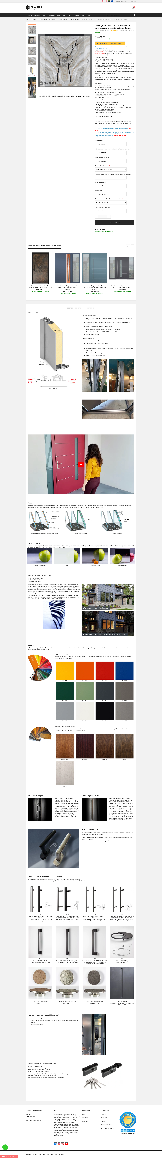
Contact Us (104, 1118)
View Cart (85, 1118)
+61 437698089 (30, 1117)
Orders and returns (106, 1125)
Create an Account (122, 1)
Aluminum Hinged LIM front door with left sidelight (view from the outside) (95, 287)
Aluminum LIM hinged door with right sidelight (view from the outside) (67, 287)
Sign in (84, 1114)
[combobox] (121, 15)
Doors (34, 20)
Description (90, 308)
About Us (103, 1114)
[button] (41, 61)
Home (27, 20)
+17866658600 (36, 1120)
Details (70, 308)
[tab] (70, 308)
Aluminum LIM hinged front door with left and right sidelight (122, 287)
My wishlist (85, 1121)
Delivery (103, 1121)
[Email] (95, 241)
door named (100, 52)
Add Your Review (129, 30)
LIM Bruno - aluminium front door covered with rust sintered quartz (40, 287)
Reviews (78, 308)
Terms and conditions (107, 1128)
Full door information (104, 117)
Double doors (74, 20)
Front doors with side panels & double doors (53, 20)
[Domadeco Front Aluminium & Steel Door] (34, 7)
